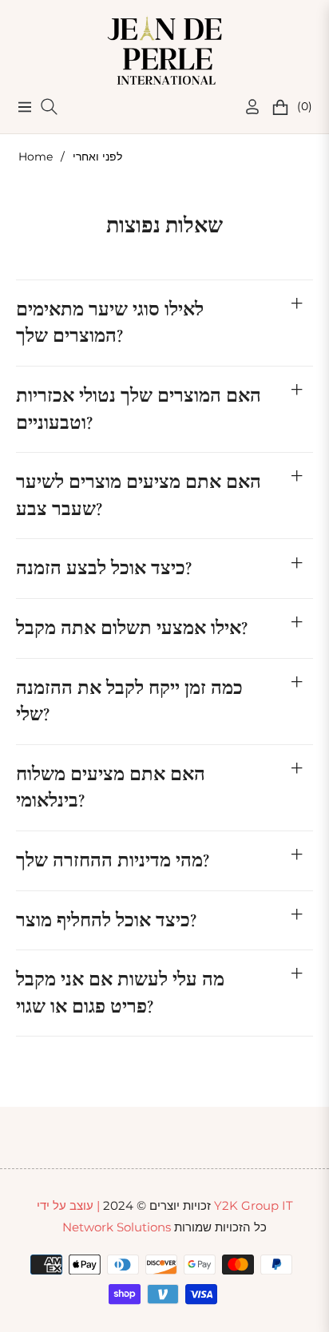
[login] (246, 106)
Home (35, 156)
